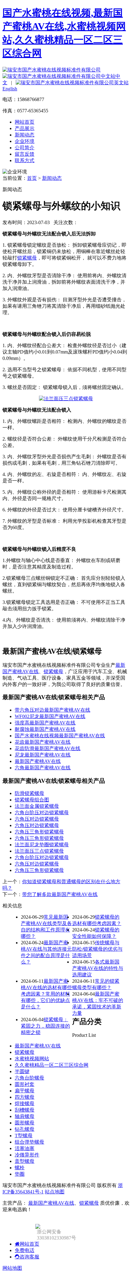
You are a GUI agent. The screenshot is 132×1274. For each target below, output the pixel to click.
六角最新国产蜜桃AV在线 (43, 767)
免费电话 (24, 1250)
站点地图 (54, 1191)
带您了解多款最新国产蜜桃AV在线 (60, 894)
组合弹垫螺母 (29, 1142)
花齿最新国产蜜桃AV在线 (43, 742)
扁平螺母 (24, 1090)
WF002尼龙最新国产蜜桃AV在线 (50, 716)
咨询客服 (29, 1256)
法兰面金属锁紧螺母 (37, 806)
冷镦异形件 (27, 1154)
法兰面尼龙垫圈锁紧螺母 (42, 844)
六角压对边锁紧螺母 (37, 819)
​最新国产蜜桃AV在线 (38, 761)
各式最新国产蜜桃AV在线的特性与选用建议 (97, 968)
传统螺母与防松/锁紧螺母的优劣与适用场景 (97, 949)
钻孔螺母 (24, 1129)
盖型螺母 (24, 1161)
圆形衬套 (24, 1084)
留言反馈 (24, 154)
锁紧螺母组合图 (32, 799)
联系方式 (24, 160)
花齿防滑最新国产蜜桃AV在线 (47, 748)
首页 (32, 178)
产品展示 (24, 128)
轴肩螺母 (24, 1116)
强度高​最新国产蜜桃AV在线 (45, 722)
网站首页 (24, 122)
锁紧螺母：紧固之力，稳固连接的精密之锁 (45, 1026)
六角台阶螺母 (29, 1077)
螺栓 (20, 1167)
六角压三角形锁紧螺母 (39, 831)
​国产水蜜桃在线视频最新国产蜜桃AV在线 (60, 735)
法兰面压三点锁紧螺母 (39, 851)
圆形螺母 (24, 1122)
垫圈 (20, 1174)
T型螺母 (24, 1135)
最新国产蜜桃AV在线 (38, 1045)
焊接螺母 (24, 1103)
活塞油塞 (24, 1148)
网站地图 (12, 1268)
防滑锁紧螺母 (29, 793)
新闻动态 (24, 134)
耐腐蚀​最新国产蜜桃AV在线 (45, 729)
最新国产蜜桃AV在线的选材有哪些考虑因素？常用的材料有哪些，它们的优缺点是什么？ (46, 993)
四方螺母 (24, 1097)
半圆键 (22, 1071)
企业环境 (24, 141)
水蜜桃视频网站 (32, 1058)
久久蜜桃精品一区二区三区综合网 (51, 1065)
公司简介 (24, 147)
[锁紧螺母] (66, 398)
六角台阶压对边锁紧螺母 (42, 812)
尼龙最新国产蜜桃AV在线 (43, 754)
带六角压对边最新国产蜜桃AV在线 (52, 710)
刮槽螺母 (24, 1109)
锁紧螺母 (27, 257)
